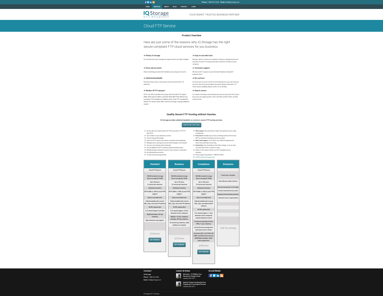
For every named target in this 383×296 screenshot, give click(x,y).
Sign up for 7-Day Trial (191, 125)
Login (193, 6)
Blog (175, 6)
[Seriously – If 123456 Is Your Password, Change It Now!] (178, 276)
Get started (155, 240)
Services (157, 6)
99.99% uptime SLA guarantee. (205, 157)
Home (148, 6)
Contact (184, 6)
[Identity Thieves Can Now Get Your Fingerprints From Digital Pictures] (178, 284)
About (166, 6)
